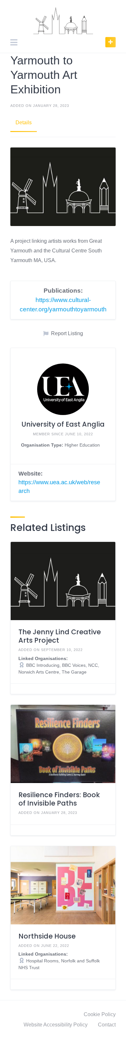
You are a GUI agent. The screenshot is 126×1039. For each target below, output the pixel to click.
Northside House (47, 936)
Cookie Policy (100, 1014)
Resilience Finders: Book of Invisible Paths (59, 799)
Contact (107, 1024)
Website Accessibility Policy (56, 1024)
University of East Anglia (63, 424)
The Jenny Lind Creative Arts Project (59, 636)
